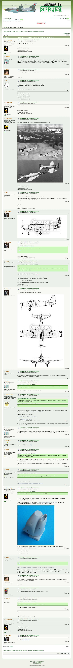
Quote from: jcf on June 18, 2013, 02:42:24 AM (26, 245)
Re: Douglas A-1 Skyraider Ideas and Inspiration (29, 39)
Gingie (7, 588)
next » (68, 33)
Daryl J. (7, 69)
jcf (6, 80)
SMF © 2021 (36, 661)
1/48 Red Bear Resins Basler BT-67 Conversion (47, 502)
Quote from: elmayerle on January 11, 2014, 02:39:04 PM (27, 403)
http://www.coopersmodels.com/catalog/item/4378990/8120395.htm (30, 483)
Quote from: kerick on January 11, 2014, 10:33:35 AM (27, 384)
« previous (65, 33)
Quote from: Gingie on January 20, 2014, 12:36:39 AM (27, 601)
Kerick (7, 371)
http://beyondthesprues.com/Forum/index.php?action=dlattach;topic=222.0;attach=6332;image (35, 567)
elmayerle (8, 56)
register (10, 18)
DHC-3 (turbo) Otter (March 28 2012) (24, 419)
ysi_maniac (8, 211)
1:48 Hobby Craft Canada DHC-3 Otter (36, 411)
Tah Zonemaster (38, 662)
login (7, 18)
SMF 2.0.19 (32, 661)
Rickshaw (8, 440)
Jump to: (58, 653)
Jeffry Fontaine (9, 394)
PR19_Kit (8, 192)
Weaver (7, 261)
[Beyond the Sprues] (5, 53)
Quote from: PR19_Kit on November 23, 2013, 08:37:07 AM (28, 264)
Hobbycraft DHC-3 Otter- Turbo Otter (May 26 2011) (27, 416)
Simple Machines (41, 661)
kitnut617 (8, 449)
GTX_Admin (9, 40)
